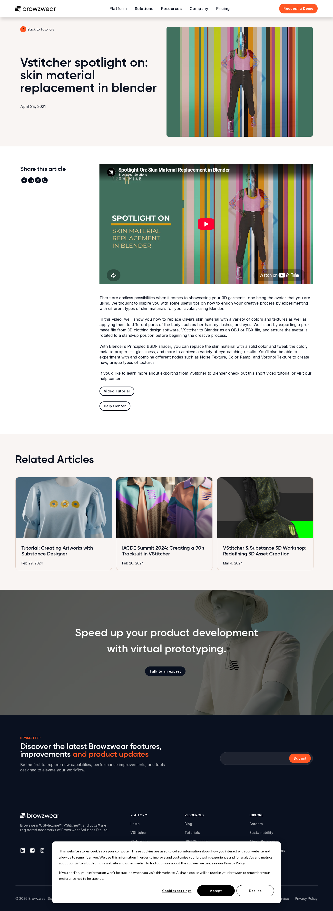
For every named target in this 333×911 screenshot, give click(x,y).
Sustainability (261, 832)
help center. (110, 378)
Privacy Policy (306, 898)
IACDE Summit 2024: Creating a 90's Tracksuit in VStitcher (163, 551)
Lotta (135, 824)
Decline (255, 891)
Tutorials (192, 832)
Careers (256, 824)
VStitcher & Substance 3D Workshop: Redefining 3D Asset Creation (264, 551)
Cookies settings (177, 891)
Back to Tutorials (41, 29)
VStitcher (138, 832)
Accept (216, 891)
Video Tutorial (117, 391)
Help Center (115, 406)
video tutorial (279, 373)
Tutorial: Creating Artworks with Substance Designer (57, 551)
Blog (188, 824)
